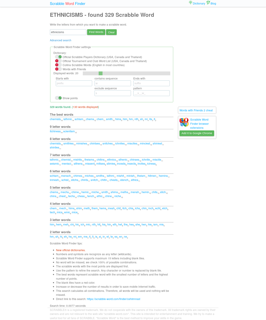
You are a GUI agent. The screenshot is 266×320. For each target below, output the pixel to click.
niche (117, 196)
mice (75, 212)
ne (125, 236)
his (104, 224)
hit (98, 224)
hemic (85, 192)
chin (144, 208)
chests (114, 180)
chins (53, 196)
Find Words (96, 32)
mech (62, 208)
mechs (65, 192)
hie (150, 224)
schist (65, 180)
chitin (104, 180)
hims (118, 119)
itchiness (55, 131)
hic (77, 224)
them (95, 208)
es (116, 236)
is (96, 236)
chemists (55, 119)
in (104, 236)
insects (131, 163)
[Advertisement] (197, 57)
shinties (54, 147)
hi (61, 236)
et (108, 236)
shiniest (157, 143)
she (137, 224)
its (150, 119)
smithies (68, 143)
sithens (78, 163)
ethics (134, 180)
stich (163, 192)
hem (58, 224)
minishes (81, 143)
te (112, 236)
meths (124, 192)
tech (52, 212)
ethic (100, 196)
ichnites (120, 143)
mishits (77, 159)
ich (82, 224)
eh (65, 236)
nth (136, 119)
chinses (134, 159)
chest (62, 196)
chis (130, 208)
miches (89, 176)
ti (93, 236)
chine (108, 196)
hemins (163, 176)
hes (131, 224)
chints (84, 180)
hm (131, 119)
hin (109, 224)
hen (144, 224)
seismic (54, 163)
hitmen (152, 176)
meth (87, 208)
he (70, 236)
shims (114, 192)
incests (121, 163)
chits (154, 192)
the (126, 224)
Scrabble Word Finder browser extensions (199, 123)
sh (141, 119)
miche (95, 192)
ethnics (111, 159)
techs (71, 196)
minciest (145, 143)
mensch (66, 176)
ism (155, 224)
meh (66, 224)
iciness (151, 163)
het (120, 224)
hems (102, 208)
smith (109, 119)
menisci (66, 163)
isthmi (110, 176)
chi (72, 224)
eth (115, 224)
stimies (111, 163)
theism (141, 176)
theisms (89, 159)
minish (131, 176)
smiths (100, 176)
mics (59, 212)
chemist (66, 159)
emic (67, 212)
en (120, 236)
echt (157, 208)
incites (141, 163)
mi (146, 119)
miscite (157, 159)
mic (88, 224)
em (80, 236)
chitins (101, 159)
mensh (135, 192)
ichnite (146, 159)
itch (124, 208)
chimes (77, 176)
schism (79, 119)
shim (79, 208)
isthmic (67, 119)
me (85, 236)
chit (118, 208)
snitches (108, 143)
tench (90, 196)
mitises (100, 163)
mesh (111, 208)
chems (90, 119)
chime (75, 192)
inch (150, 208)
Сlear (111, 32)
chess (81, 196)
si (100, 236)
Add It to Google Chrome (196, 133)
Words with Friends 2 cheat (196, 110)
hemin (145, 192)
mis (161, 224)
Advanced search (60, 40)
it (154, 119)
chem (100, 119)
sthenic (123, 159)
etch (164, 208)
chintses (95, 143)
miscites (132, 143)
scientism (69, 131)
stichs (74, 180)
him (125, 119)
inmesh (54, 180)
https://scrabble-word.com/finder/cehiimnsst (113, 299)
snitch (94, 180)
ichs (137, 208)
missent (90, 163)
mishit (120, 176)
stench (124, 180)
